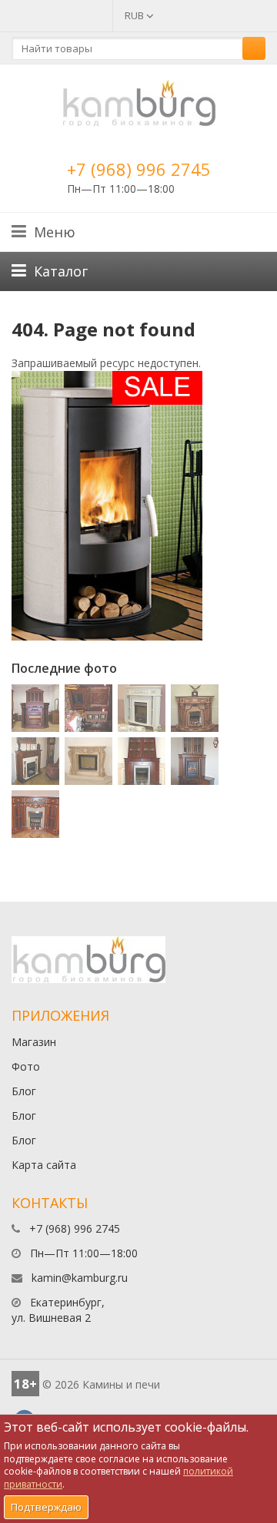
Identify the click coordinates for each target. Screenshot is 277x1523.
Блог (24, 1091)
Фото (26, 1066)
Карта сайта (44, 1164)
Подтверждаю (46, 1507)
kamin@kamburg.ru (80, 1277)
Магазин (34, 1042)
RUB (135, 15)
